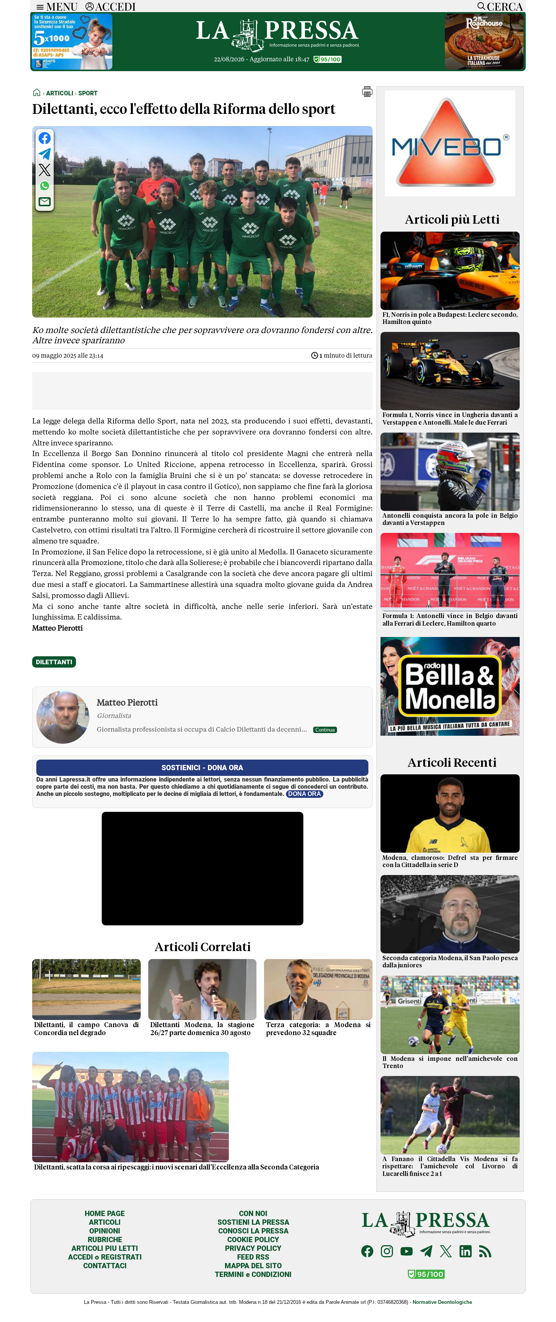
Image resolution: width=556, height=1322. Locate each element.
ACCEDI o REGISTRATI (105, 1257)
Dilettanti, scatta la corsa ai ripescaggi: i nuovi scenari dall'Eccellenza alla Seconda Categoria (176, 1167)
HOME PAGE (105, 1213)
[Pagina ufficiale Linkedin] (466, 1252)
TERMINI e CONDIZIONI (253, 1274)
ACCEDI (115, 6)
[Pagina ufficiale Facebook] (367, 1252)
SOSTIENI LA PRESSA (253, 1222)
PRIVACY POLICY (253, 1248)
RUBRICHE (105, 1239)
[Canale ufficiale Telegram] (426, 1252)
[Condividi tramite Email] (45, 202)
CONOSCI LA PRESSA (253, 1231)
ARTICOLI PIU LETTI (104, 1248)
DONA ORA (304, 794)
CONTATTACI (105, 1265)
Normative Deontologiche (442, 1302)
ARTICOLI (105, 1222)
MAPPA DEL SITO (253, 1265)
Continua (325, 730)
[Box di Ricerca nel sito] (479, 6)
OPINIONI (104, 1231)
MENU (62, 6)
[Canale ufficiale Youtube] (407, 1252)
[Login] (89, 6)
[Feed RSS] (485, 1252)
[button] (367, 94)
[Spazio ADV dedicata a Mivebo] (450, 194)
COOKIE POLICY (253, 1239)
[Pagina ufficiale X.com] (446, 1252)
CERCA (505, 6)
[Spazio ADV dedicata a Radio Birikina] (450, 737)
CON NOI (253, 1213)
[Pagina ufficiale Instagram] (387, 1252)
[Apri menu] (38, 6)
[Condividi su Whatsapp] (45, 186)
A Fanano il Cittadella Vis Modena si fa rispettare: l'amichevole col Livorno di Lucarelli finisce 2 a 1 (450, 1166)
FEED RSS (253, 1257)
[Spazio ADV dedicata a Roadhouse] (484, 67)
